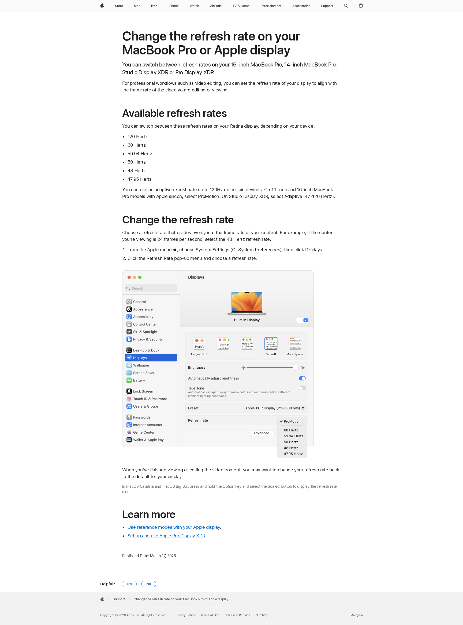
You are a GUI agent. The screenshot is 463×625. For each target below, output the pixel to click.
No (149, 584)
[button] (346, 6)
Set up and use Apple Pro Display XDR (167, 535)
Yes (129, 584)
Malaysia (356, 615)
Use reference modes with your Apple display (174, 527)
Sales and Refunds (237, 615)
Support (119, 599)
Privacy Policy (185, 615)
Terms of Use (210, 615)
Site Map (262, 615)
